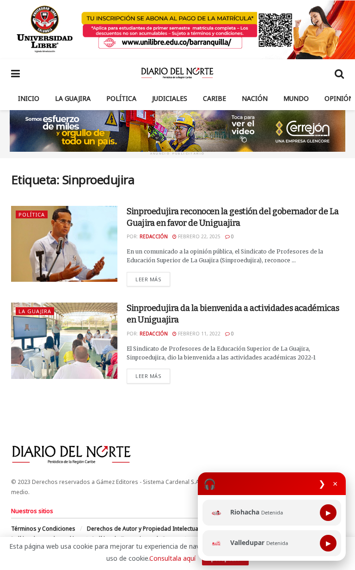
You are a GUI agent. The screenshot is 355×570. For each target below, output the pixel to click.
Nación (255, 98)
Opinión (339, 98)
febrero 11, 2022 (198, 333)
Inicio (28, 98)
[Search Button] (339, 73)
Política (121, 98)
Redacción (154, 236)
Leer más (152, 279)
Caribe (214, 98)
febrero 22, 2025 (198, 236)
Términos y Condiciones (43, 529)
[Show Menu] (15, 73)
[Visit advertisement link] (177, 29)
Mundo (296, 98)
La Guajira (73, 98)
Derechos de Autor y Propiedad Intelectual (143, 529)
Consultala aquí (172, 558)
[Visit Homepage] (177, 73)
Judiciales (169, 98)
